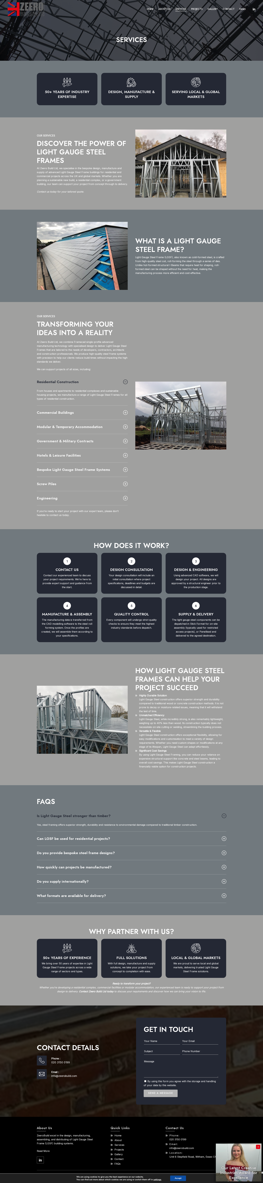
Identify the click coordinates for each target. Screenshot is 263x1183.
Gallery (118, 1154)
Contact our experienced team (61, 575)
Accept (178, 1178)
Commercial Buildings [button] (55, 412)
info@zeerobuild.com (64, 1075)
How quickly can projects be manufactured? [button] (74, 867)
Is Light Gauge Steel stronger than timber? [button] (74, 815)
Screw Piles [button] (46, 484)
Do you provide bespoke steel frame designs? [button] (76, 852)
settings (157, 1179)
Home (117, 1135)
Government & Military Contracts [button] (65, 441)
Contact (118, 1159)
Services (119, 1144)
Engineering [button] (47, 498)
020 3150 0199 (60, 1062)
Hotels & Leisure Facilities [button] (59, 455)
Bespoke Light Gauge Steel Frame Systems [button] (73, 469)
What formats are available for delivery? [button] (71, 895)
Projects (119, 1149)
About (118, 1140)
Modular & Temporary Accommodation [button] (70, 426)
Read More (43, 1150)
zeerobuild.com (181, 1148)
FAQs (117, 1163)
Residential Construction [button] (58, 381)
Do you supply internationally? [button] (63, 881)
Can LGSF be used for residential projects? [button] (73, 838)
